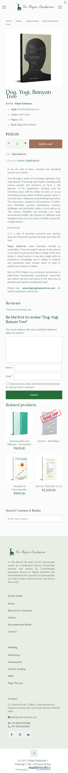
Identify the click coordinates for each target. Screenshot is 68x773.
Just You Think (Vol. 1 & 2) (48, 486)
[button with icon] (11, 734)
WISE (11, 676)
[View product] (29, 419)
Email (9, 376)
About (11, 603)
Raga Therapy (15, 683)
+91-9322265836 (20, 726)
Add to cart (45, 143)
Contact (12, 631)
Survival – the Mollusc (49, 441)
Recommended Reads (20, 624)
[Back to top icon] (34, 753)
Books (19, 21)
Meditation (14, 655)
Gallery (12, 617)
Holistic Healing (17, 669)
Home (9, 21)
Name (9, 367)
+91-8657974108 (20, 723)
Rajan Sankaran (23, 103)
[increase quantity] (25, 143)
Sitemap (20, 764)
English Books (32, 21)
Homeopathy (15, 662)
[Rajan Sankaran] (34, 11)
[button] (65, 3)
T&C (29, 764)
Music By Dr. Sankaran (20, 610)
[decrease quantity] (9, 143)
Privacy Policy (42, 764)
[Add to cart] (29, 413)
